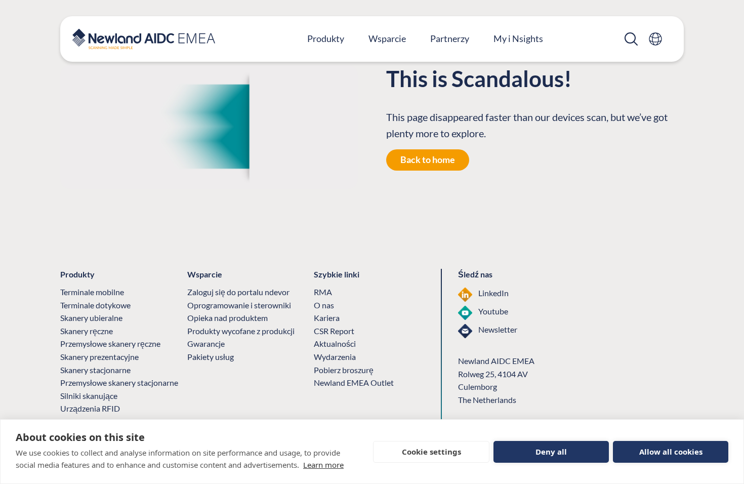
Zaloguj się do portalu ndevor (238, 292)
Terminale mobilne (92, 292)
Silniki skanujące (88, 395)
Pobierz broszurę (344, 370)
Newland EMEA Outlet (354, 382)
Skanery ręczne (86, 331)
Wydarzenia (335, 356)
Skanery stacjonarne (95, 370)
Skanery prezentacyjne (99, 356)
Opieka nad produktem (227, 317)
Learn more (323, 465)
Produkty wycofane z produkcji (241, 331)
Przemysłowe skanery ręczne (110, 343)
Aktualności (335, 343)
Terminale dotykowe (95, 305)
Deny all (551, 452)
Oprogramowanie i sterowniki (239, 305)
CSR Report (334, 331)
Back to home (427, 159)
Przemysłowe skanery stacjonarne (119, 382)
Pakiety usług (210, 356)
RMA (323, 292)
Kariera (327, 317)
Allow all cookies (670, 452)
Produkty (325, 38)
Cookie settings (431, 452)
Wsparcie (387, 38)
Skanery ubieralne (91, 317)
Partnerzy (449, 38)
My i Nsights (518, 38)
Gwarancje (206, 343)
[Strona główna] (143, 39)
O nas (324, 305)
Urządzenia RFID (90, 408)
